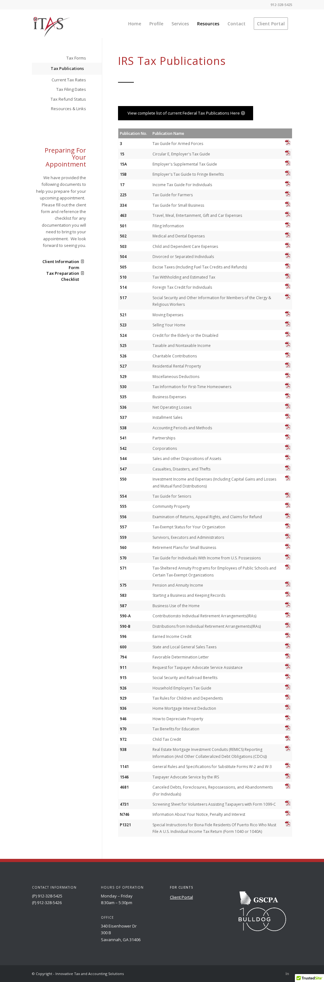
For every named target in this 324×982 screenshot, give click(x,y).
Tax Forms (76, 58)
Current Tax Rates (69, 80)
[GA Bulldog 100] (262, 919)
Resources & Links (68, 108)
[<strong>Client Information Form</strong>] (82, 262)
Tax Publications (67, 68)
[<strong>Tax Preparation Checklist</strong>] (82, 273)
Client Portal (181, 897)
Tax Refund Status (68, 99)
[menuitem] (134, 23)
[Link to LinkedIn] (287, 973)
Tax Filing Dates (71, 89)
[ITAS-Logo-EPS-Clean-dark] (51, 27)
